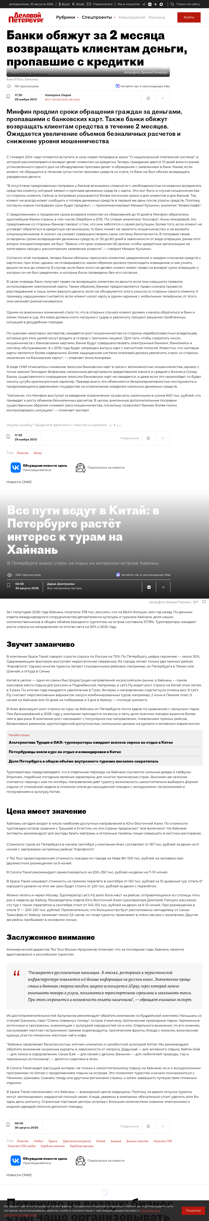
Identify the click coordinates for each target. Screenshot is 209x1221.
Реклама (157, 17)
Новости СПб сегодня (22, 1146)
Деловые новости (137, 1141)
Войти (189, 17)
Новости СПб (162, 1141)
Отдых (38, 1141)
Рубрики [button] (66, 17)
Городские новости (53, 1146)
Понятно (193, 1211)
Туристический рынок (77, 1141)
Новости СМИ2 (19, 482)
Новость (23, 453)
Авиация (115, 1141)
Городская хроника (81, 1146)
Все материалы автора (62, 99)
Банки (38, 453)
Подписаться (102, 4)
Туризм (53, 1141)
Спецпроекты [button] (97, 17)
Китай (100, 1141)
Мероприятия (132, 17)
